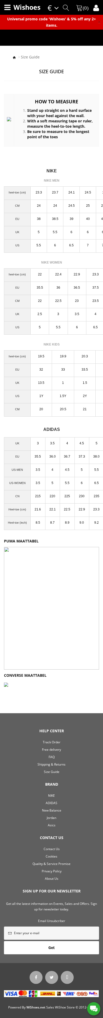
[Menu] (7, 7)
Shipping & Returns (51, 764)
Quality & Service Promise (51, 864)
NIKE (51, 795)
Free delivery (51, 749)
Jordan (51, 818)
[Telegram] (67, 977)
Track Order (51, 742)
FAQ (52, 757)
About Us (51, 878)
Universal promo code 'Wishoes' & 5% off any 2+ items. (51, 22)
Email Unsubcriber (51, 921)
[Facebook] (36, 977)
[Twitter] (51, 977)
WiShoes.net (35, 1007)
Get (51, 947)
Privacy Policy (52, 871)
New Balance (51, 810)
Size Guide (30, 56)
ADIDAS (51, 803)
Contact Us (52, 849)
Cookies (51, 856)
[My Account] (96, 8)
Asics (51, 825)
